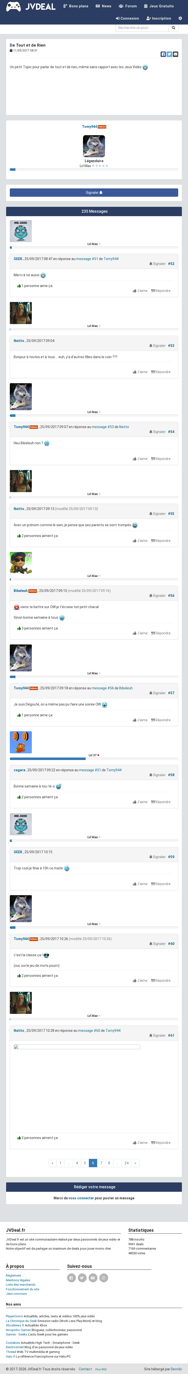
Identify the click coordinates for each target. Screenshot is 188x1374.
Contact (85, 1369)
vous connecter (81, 1198)
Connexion (129, 18)
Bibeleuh (21, 591)
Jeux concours (16, 1293)
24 (127, 1163)
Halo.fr (10, 1356)
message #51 (87, 259)
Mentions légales (18, 1280)
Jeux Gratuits (160, 6)
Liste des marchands (20, 1284)
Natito (19, 341)
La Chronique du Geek (21, 1321)
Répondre (163, 291)
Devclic (176, 1369)
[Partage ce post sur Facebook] (163, 54)
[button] (180, 18)
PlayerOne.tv (14, 1316)
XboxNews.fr (15, 1325)
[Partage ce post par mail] (175, 54)
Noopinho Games (18, 1330)
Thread (11, 1352)
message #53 (103, 427)
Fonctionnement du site (22, 1289)
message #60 (89, 1031)
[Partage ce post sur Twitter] (169, 54)
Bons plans (77, 6)
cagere (19, 770)
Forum (130, 6)
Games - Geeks (16, 1334)
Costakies (13, 1343)
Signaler (92, 193)
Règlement (13, 1275)
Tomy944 (89, 127)
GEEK (18, 259)
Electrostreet (15, 1347)
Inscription (161, 18)
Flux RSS (100, 1369)
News (105, 6)
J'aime (142, 291)
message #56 (103, 688)
